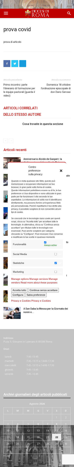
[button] (61, 170)
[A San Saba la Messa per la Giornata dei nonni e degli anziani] (12, 313)
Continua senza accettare (43, 290)
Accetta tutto (19, 290)
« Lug (6, 455)
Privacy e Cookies (21, 300)
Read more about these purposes (39, 282)
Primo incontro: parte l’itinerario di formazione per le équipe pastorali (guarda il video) (19, 90)
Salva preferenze (36, 294)
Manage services (38, 278)
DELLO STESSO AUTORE (22, 114)
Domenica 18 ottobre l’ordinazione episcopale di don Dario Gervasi (56, 88)
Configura (18, 294)
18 (17, 437)
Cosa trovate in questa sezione (42, 124)
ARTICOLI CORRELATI (20, 108)
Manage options (20, 278)
